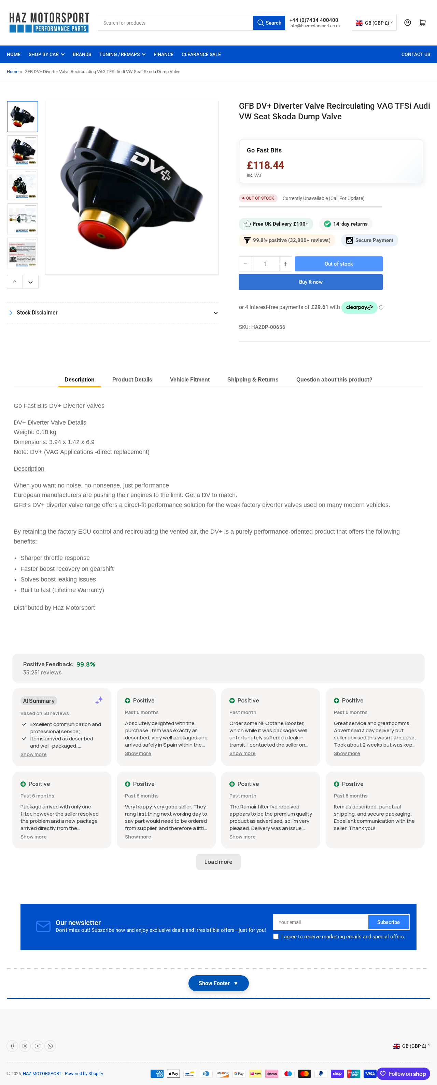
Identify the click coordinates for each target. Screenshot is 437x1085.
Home (13, 54)
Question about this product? (334, 380)
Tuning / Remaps (119, 54)
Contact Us (415, 54)
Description (80, 380)
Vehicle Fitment (190, 380)
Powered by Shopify (84, 1073)
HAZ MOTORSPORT (42, 1073)
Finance (163, 54)
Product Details (132, 380)
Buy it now (311, 282)
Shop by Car (44, 54)
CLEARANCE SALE (201, 54)
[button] (33, 754)
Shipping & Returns (253, 380)
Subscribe (388, 922)
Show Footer (219, 983)
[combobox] (192, 23)
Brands (82, 54)
